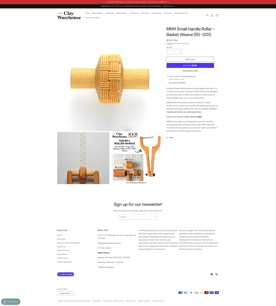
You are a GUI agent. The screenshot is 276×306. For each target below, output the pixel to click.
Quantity (169, 47)
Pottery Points (62, 258)
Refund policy (96, 301)
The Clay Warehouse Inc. (69, 301)
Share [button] (171, 138)
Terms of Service (63, 250)
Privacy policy (107, 301)
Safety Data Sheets (64, 262)
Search (59, 235)
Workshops (61, 239)
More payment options (190, 70)
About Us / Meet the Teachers (68, 243)
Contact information (143, 301)
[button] (122, 13)
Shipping (170, 43)
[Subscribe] (155, 217)
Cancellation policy (158, 301)
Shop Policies (62, 254)
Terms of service (119, 301)
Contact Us (61, 247)
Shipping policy (131, 301)
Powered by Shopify (84, 301)
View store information (177, 82)
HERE (199, 117)
